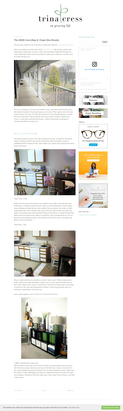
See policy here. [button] (74, 407)
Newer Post (18, 390)
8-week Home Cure (64, 45)
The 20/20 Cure (48, 49)
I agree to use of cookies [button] (111, 407)
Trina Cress (83, 89)
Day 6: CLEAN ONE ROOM (25, 133)
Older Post (70, 390)
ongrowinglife (94, 89)
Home (44, 390)
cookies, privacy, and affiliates (88, 215)
